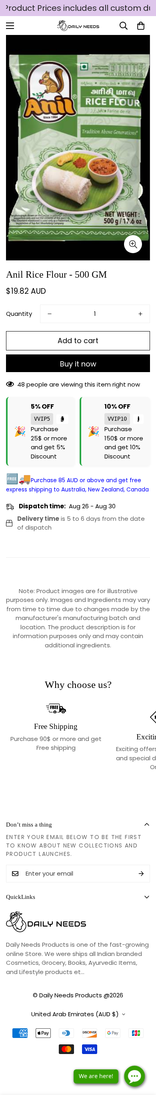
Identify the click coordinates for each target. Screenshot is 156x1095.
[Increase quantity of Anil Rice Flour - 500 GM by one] (140, 314)
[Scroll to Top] (142, 1052)
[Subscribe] (141, 873)
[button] (141, 25)
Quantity (19, 313)
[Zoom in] (133, 244)
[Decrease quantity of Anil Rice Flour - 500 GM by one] (49, 314)
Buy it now (78, 364)
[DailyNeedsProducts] (78, 25)
